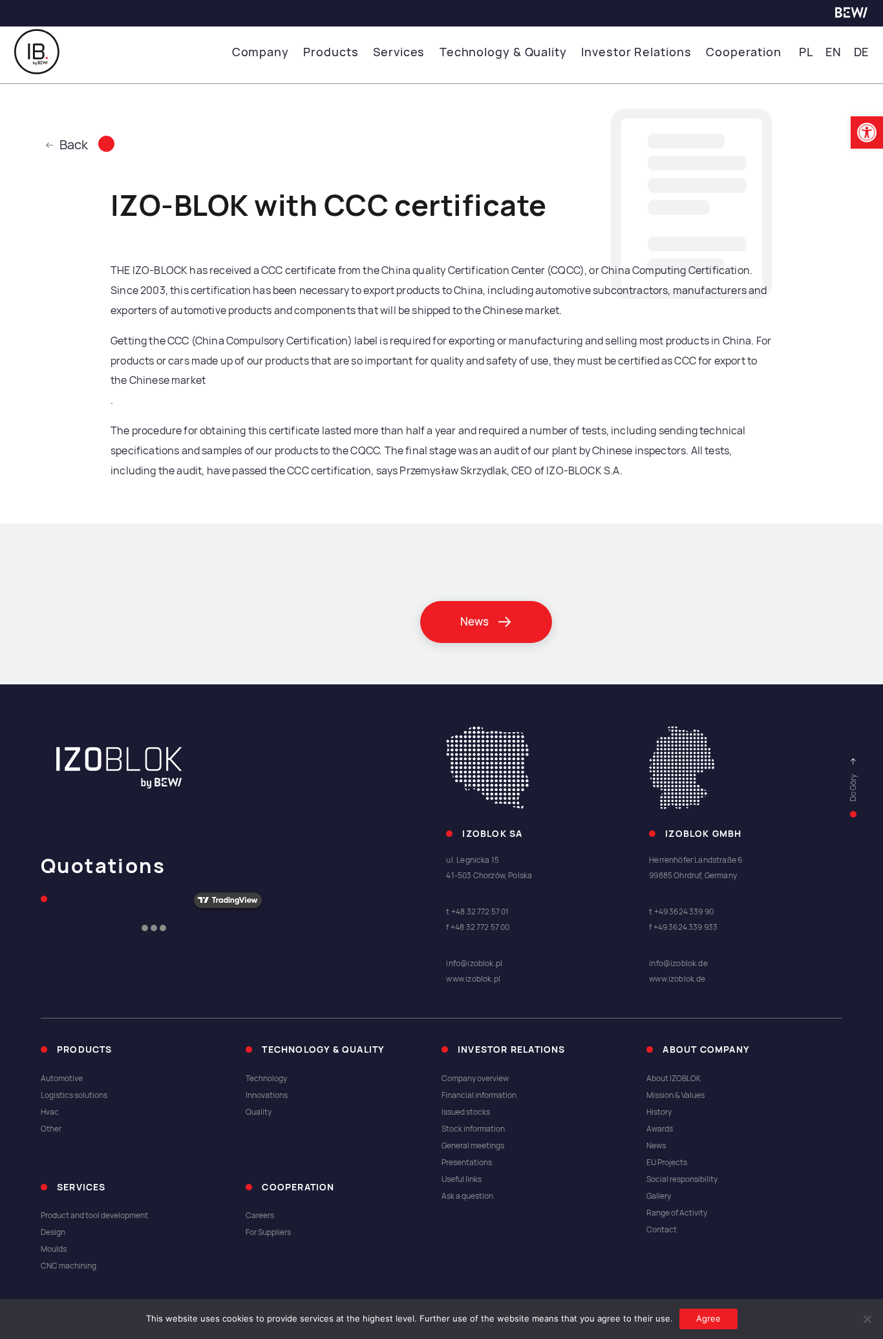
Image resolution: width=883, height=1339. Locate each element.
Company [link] (260, 52)
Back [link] (73, 144)
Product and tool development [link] (94, 1215)
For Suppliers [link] (268, 1232)
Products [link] (330, 52)
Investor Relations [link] (636, 52)
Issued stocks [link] (466, 1112)
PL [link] (806, 52)
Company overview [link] (475, 1078)
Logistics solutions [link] (74, 1095)
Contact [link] (661, 1230)
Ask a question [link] (467, 1196)
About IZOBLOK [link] (673, 1078)
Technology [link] (266, 1078)
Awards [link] (659, 1129)
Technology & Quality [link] (503, 52)
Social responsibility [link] (682, 1179)
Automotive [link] (62, 1078)
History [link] (659, 1112)
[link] (867, 132)
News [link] (656, 1146)
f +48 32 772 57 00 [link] (477, 927)
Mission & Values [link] (675, 1095)
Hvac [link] (50, 1112)
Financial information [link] (479, 1095)
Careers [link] (260, 1215)
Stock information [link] (473, 1129)
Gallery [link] (658, 1196)
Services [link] (399, 52)
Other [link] (51, 1129)
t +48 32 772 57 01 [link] (477, 912)
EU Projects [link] (666, 1162)
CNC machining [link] (68, 1266)
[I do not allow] (866, 1319)
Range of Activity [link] (676, 1213)
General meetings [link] (473, 1146)
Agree (708, 1318)
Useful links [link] (462, 1179)
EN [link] (833, 52)
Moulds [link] (54, 1249)
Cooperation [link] (744, 52)
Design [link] (53, 1232)
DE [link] (861, 52)
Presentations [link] (467, 1162)
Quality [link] (258, 1112)
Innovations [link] (267, 1095)
